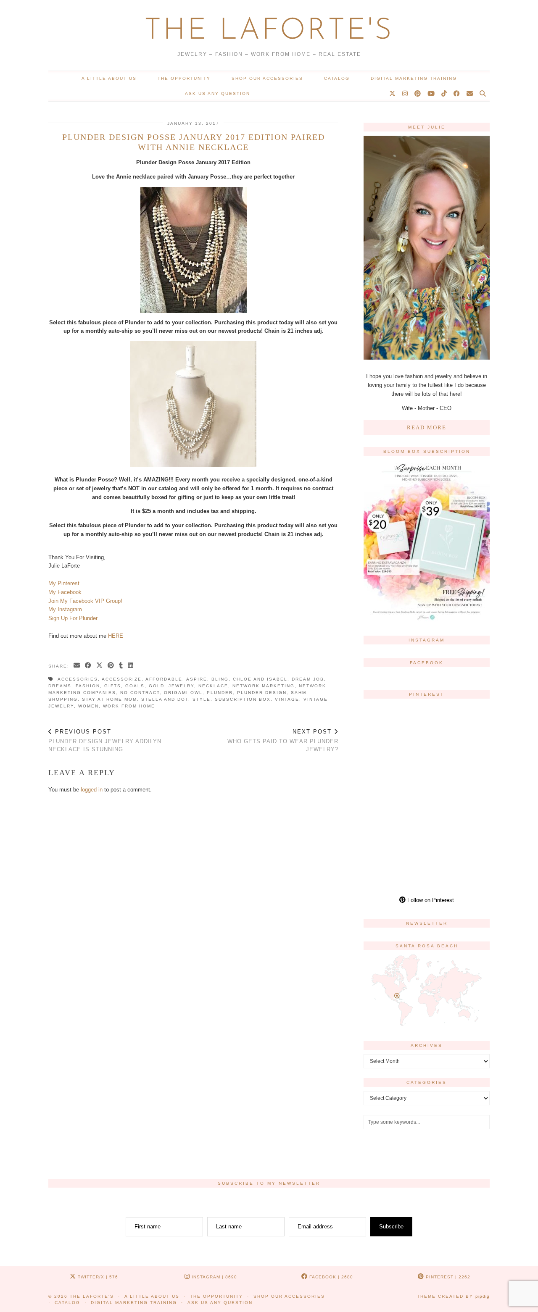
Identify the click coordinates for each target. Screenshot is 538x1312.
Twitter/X (97, 1277)
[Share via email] (77, 666)
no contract (140, 692)
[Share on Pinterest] (111, 666)
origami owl (183, 692)
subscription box (243, 699)
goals (135, 686)
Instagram (213, 1277)
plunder (220, 692)
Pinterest (447, 1277)
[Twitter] (392, 93)
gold (156, 686)
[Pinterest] (418, 93)
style (202, 699)
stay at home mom (109, 699)
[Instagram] (405, 93)
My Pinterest (63, 583)
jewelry (181, 686)
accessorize (122, 679)
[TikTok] (444, 93)
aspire (196, 679)
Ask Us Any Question (217, 93)
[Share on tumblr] (121, 666)
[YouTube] (431, 93)
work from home (129, 706)
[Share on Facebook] (88, 666)
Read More (426, 427)
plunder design (262, 692)
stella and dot (164, 699)
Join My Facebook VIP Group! (85, 601)
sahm (298, 692)
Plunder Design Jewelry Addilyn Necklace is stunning (104, 740)
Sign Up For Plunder (73, 618)
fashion (88, 686)
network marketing (263, 686)
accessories (78, 679)
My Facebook (65, 592)
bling (220, 679)
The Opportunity (184, 78)
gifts (112, 686)
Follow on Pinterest (430, 900)
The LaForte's (269, 31)
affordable (163, 679)
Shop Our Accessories (267, 78)
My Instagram (65, 609)
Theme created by (453, 1296)
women (88, 706)
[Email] (470, 93)
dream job (308, 679)
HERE (115, 636)
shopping (63, 699)
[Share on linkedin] (131, 666)
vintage (287, 699)
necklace (213, 686)
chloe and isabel (260, 679)
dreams (59, 686)
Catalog (337, 78)
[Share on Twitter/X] (99, 666)
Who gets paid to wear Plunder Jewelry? (282, 740)
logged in (92, 789)
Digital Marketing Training (414, 78)
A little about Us (109, 78)
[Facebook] (457, 93)
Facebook (330, 1277)
